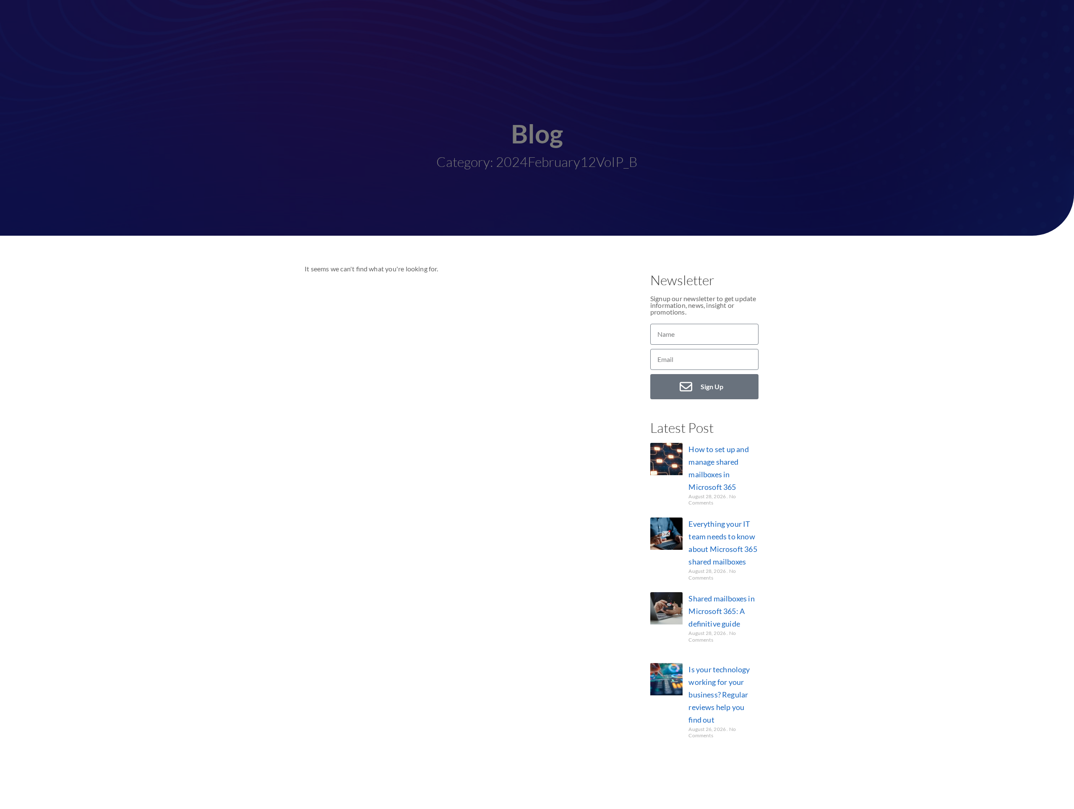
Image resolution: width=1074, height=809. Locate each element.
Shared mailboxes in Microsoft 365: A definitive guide (721, 611)
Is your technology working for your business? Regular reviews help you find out (719, 694)
